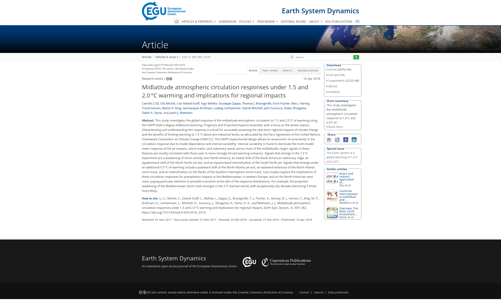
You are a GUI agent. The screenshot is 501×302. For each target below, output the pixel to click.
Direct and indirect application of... (346, 178)
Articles (147, 57)
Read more (335, 127)
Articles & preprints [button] (197, 21)
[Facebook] (345, 139)
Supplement (336, 80)
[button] (292, 57)
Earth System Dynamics (320, 10)
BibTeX (332, 86)
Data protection (338, 292)
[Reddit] (337, 139)
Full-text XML (336, 75)
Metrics (288, 70)
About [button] (314, 21)
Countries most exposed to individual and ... (348, 195)
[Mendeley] (329, 139)
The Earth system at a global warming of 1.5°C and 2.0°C (342, 157)
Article (253, 70)
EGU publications (338, 21)
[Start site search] (356, 57)
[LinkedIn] (354, 139)
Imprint (319, 292)
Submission (227, 21)
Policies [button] (245, 21)
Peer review (270, 70)
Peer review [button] (266, 21)
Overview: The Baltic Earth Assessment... (348, 211)
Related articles (308, 70)
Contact (304, 292)
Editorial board (293, 21)
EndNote (334, 92)
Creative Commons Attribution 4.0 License (265, 292)
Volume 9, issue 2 (167, 57)
